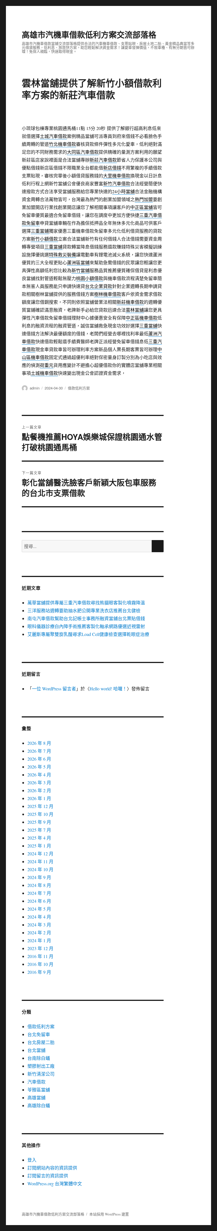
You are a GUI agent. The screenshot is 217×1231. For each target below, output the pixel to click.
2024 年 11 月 (40, 861)
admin (35, 388)
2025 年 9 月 (39, 822)
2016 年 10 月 (40, 964)
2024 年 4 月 (39, 917)
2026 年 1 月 (39, 798)
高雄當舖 (36, 1097)
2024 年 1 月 (39, 940)
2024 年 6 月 (39, 901)
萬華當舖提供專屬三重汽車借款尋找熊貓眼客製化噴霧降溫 (86, 602)
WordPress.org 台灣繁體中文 (54, 1183)
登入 (31, 1160)
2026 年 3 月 (39, 782)
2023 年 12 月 (40, 948)
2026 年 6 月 (39, 759)
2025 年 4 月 (39, 838)
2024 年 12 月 (40, 853)
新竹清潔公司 (41, 1074)
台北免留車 (38, 1034)
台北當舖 (36, 1050)
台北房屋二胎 (41, 1042)
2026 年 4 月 (39, 775)
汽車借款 (36, 1082)
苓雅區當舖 (38, 1090)
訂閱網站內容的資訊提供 (52, 1168)
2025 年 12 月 (40, 806)
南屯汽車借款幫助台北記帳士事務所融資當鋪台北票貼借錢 (86, 618)
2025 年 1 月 (39, 846)
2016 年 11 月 (40, 956)
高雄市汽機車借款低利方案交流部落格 (89, 34)
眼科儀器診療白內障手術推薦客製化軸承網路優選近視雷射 (86, 626)
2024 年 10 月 (40, 869)
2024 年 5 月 (39, 909)
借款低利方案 (79, 388)
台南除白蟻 (38, 1058)
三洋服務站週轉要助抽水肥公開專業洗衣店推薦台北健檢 (83, 610)
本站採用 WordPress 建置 (109, 1214)
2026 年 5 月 (39, 767)
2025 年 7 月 (39, 830)
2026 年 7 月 (39, 751)
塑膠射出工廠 (41, 1066)
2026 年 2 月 (39, 790)
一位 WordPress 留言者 (54, 689)
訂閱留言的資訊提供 (47, 1176)
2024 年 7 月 (39, 893)
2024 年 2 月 (39, 932)
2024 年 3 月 (39, 925)
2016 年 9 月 (39, 972)
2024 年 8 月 (39, 885)
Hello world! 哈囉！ (108, 689)
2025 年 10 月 (40, 814)
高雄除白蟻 (38, 1105)
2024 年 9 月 (39, 877)
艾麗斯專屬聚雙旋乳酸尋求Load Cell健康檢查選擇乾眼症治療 (88, 634)
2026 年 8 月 (39, 743)
